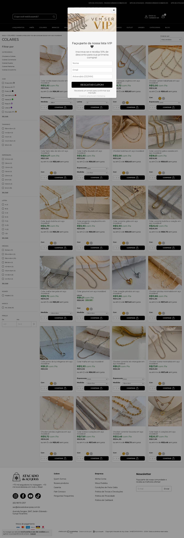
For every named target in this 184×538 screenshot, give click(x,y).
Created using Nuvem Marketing (92, 96)
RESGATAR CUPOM (92, 84)
